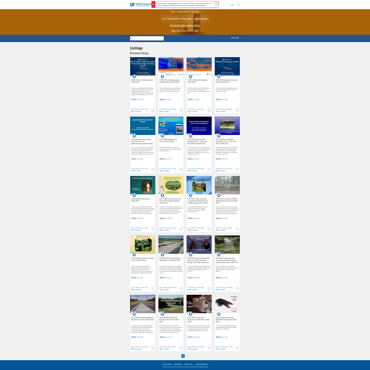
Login (232, 4)
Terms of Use (178, 364)
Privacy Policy (188, 364)
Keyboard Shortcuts (202, 364)
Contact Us (195, 11)
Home (173, 11)
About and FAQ (183, 11)
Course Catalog (167, 364)
